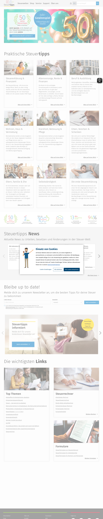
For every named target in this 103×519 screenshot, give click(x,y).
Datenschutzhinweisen (54, 264)
